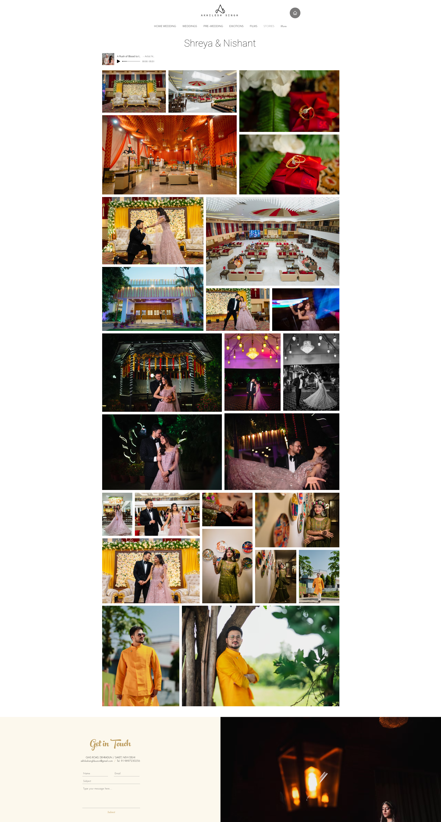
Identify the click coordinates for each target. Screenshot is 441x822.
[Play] (118, 61)
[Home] (295, 13)
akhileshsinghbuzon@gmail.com (97, 760)
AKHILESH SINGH (220, 15)
